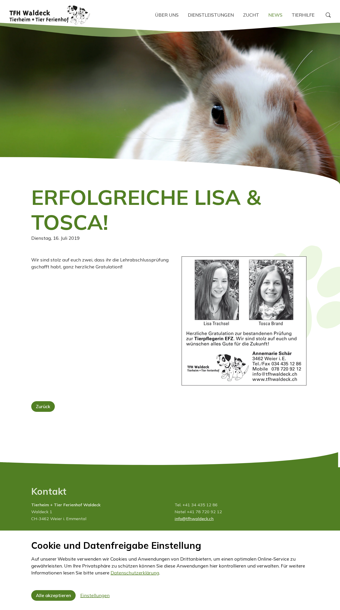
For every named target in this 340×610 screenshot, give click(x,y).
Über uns (167, 15)
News (275, 15)
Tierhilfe (303, 15)
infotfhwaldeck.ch (194, 518)
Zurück (43, 406)
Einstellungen (95, 595)
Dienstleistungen (211, 15)
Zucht (251, 15)
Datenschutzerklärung (135, 573)
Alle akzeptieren (53, 595)
